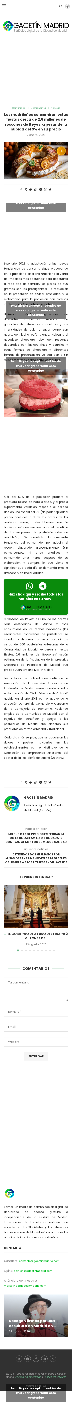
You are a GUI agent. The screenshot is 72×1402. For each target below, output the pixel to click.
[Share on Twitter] (25, 189)
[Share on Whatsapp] (35, 189)
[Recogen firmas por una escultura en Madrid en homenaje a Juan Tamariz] (36, 1315)
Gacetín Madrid (38, 797)
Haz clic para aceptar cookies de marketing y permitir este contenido (36, 203)
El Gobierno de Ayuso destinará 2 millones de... (37, 936)
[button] (7, 918)
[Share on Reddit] (30, 189)
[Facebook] (36, 1358)
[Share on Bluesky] (49, 189)
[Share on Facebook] (21, 189)
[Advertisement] (36, 74)
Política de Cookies (55, 1377)
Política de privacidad (28, 1377)
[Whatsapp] (53, 1358)
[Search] (61, 6)
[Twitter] (19, 1358)
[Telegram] (27, 1358)
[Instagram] (44, 1358)
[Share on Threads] (45, 189)
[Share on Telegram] (41, 189)
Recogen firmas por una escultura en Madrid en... (32, 1323)
